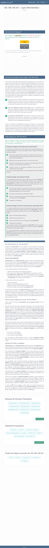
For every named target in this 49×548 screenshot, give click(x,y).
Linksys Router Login (13, 406)
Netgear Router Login (13, 409)
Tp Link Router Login (35, 409)
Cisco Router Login (13, 403)
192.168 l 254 (31, 433)
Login (24, 42)
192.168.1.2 (35, 429)
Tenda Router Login (35, 403)
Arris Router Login (35, 406)
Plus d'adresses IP (39, 442)
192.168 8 (29, 429)
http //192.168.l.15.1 (30, 436)
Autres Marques (39, 419)
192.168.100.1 (13, 429)
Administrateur (24, 46)
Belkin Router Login (25, 406)
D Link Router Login (24, 409)
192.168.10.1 (39, 433)
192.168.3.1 (23, 433)
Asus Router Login (24, 412)
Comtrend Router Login (24, 403)
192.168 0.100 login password (12, 433)
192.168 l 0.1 (21, 429)
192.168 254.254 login (19, 436)
